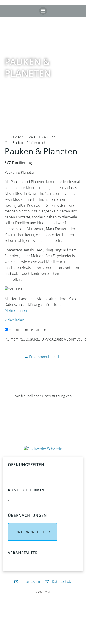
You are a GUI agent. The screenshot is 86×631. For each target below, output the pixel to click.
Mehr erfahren (16, 310)
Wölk (47, 591)
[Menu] (43, 11)
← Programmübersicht (43, 356)
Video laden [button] (14, 320)
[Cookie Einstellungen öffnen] (43, 627)
